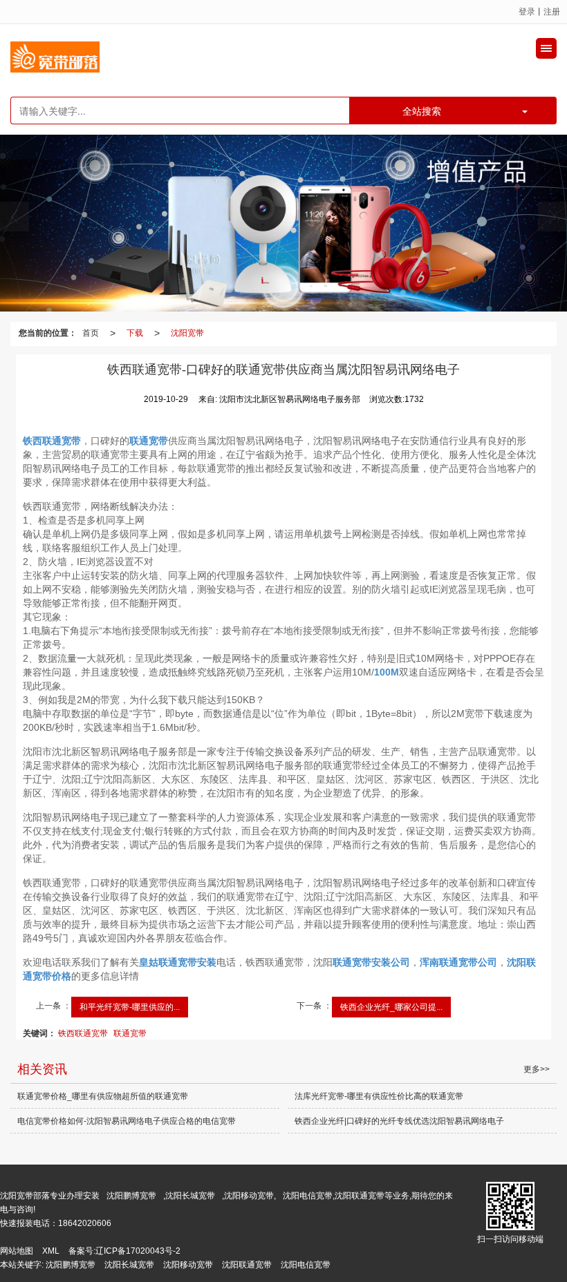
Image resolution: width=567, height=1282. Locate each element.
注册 (551, 12)
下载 (135, 333)
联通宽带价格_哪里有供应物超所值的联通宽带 (102, 1096)
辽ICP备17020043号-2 (137, 1251)
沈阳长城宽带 (190, 1195)
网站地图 (16, 1251)
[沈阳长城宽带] (283, 223)
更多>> (536, 1069)
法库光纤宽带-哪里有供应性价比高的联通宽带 (379, 1096)
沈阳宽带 (187, 333)
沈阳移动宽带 (188, 1265)
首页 (90, 333)
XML (50, 1251)
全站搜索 (421, 110)
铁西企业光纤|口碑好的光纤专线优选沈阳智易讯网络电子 (399, 1121)
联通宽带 (130, 1033)
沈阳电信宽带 (306, 1265)
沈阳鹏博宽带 (131, 1195)
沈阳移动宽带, (250, 1195)
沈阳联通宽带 (247, 1265)
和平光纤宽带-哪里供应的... (130, 1007)
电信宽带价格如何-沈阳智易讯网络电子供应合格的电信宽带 (126, 1121)
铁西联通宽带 (83, 1033)
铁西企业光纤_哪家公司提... (391, 1007)
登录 (527, 12)
